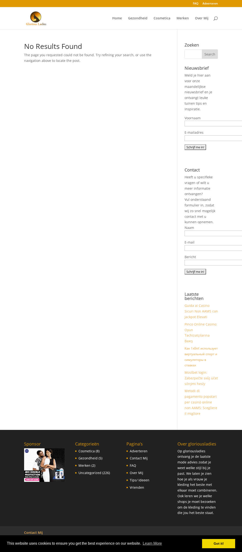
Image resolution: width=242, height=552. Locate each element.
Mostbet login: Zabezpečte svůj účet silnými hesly (201, 378)
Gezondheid (137, 18)
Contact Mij (139, 458)
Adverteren (210, 3)
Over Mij (201, 18)
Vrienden (137, 487)
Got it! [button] (219, 543)
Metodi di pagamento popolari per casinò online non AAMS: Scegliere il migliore (201, 402)
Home (117, 18)
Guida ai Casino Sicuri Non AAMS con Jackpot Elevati (201, 311)
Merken (183, 18)
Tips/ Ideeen (139, 480)
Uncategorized (89, 473)
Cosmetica (162, 18)
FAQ (195, 3)
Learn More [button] (152, 543)
